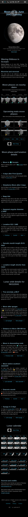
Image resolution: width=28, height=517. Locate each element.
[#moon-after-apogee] (1, 306)
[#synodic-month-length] (1, 243)
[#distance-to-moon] (1, 329)
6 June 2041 (9, 177)
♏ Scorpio (20, 164)
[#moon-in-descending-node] (1, 343)
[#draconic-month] (1, 389)
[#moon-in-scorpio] (1, 162)
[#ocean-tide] (1, 196)
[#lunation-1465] (1, 224)
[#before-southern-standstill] (1, 364)
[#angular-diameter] (1, 209)
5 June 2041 (20, 309)
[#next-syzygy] (1, 407)
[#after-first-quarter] (1, 174)
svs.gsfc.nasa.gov (5, 492)
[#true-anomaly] (1, 292)
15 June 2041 (17, 376)
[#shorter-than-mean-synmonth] (1, 265)
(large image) (14, 51)
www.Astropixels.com (6, 486)
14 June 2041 (11, 189)
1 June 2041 (4, 369)
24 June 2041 (4, 352)
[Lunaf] (10, 2)
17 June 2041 (18, 315)
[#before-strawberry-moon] (1, 185)
